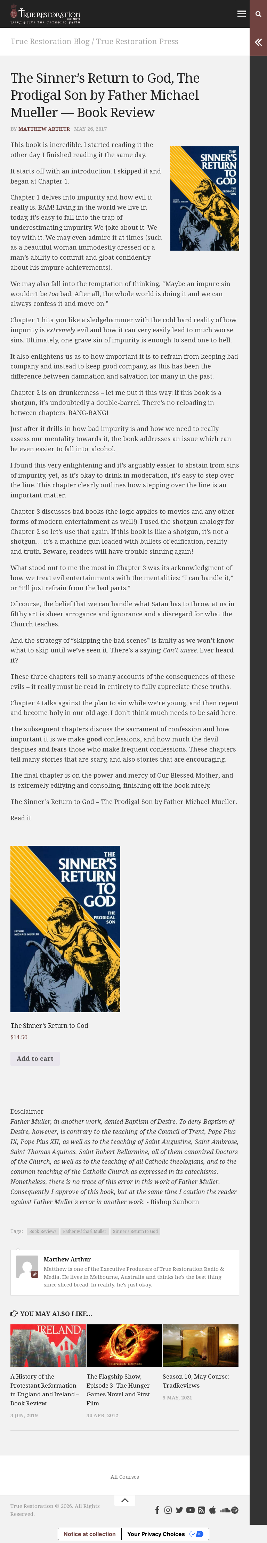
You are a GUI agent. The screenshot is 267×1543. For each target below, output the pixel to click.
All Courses (125, 1477)
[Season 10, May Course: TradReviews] (200, 1345)
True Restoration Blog (50, 41)
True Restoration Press (137, 41)
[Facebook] (157, 1510)
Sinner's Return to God (135, 1231)
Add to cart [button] (35, 1058)
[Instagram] (168, 1510)
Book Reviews (42, 1231)
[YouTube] (190, 1510)
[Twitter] (179, 1510)
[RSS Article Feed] (201, 1510)
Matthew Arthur (44, 129)
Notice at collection (90, 1533)
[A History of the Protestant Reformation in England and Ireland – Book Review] (48, 1345)
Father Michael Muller (84, 1231)
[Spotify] (235, 1510)
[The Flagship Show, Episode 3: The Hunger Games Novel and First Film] (124, 1345)
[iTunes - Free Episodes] (213, 1510)
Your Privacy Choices (156, 1533)
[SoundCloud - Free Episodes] (224, 1510)
